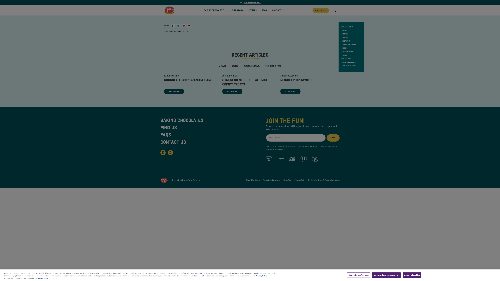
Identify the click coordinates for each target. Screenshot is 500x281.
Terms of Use (42, 278)
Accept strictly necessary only (386, 275)
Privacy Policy (261, 276)
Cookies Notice (200, 276)
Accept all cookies (412, 275)
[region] (250, 275)
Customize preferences (358, 275)
